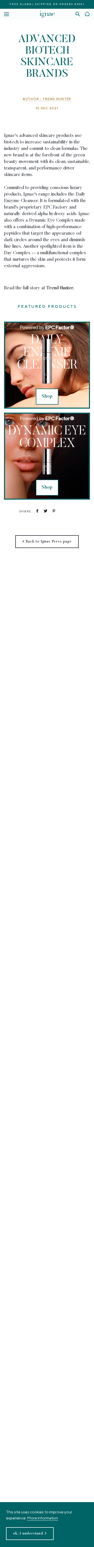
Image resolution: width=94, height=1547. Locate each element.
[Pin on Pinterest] (53, 511)
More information (42, 1518)
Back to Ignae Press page (48, 541)
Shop (47, 396)
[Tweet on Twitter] (45, 511)
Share (25, 511)
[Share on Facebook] (36, 511)
